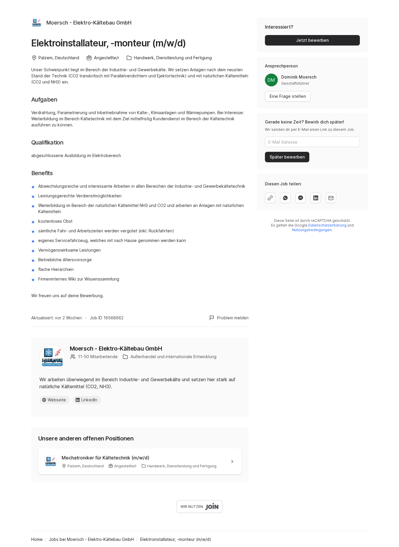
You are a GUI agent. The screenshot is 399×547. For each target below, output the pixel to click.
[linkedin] (315, 198)
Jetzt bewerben (312, 40)
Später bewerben (287, 156)
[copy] (270, 198)
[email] (331, 198)
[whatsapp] (285, 198)
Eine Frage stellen (288, 96)
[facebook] (300, 198)
